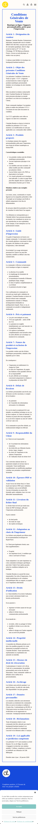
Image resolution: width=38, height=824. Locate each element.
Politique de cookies (10, 821)
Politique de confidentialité (25, 821)
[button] (35, 792)
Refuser (19, 812)
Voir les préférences (19, 817)
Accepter (19, 806)
